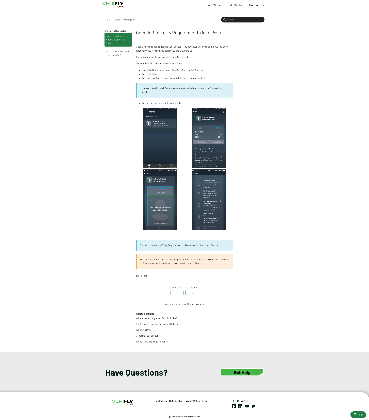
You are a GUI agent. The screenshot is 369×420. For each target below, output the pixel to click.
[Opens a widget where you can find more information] (358, 415)
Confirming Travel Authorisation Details (157, 323)
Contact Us (256, 5)
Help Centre (211, 245)
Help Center (235, 5)
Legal (205, 401)
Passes (117, 20)
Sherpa (199, 263)
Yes (177, 293)
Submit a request (196, 303)
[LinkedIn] (145, 276)
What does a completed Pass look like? (118, 53)
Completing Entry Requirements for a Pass (116, 39)
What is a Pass (143, 329)
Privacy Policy (192, 401)
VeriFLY (108, 20)
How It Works (213, 5)
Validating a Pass (130, 20)
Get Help (242, 372)
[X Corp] (141, 276)
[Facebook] (137, 276)
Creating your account (147, 335)
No (192, 293)
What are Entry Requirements (152, 341)
